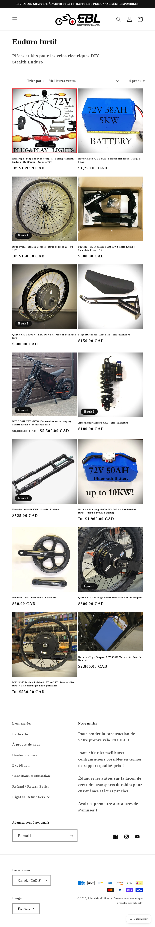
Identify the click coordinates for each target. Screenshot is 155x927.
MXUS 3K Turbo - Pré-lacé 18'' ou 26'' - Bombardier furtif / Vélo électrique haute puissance (43, 684)
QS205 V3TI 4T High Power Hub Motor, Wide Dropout (110, 597)
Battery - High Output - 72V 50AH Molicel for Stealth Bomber (109, 659)
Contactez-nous (24, 755)
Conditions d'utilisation (31, 776)
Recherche (20, 734)
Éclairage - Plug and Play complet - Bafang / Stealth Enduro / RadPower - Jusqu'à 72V (43, 160)
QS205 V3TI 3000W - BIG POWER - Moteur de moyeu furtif (44, 336)
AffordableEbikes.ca (100, 898)
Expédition (21, 765)
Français (24, 908)
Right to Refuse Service (31, 797)
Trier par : (35, 81)
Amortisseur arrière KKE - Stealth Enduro (103, 422)
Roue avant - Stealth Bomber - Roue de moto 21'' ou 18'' (42, 248)
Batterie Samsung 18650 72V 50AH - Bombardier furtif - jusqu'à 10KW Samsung (107, 511)
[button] (14, 19)
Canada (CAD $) (29, 880)
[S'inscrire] (71, 835)
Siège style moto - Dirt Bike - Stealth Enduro (104, 334)
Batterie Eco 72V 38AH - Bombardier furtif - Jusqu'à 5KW (109, 160)
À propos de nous (26, 744)
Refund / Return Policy (30, 786)
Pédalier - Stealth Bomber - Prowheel (34, 597)
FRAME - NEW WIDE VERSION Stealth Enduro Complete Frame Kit (106, 248)
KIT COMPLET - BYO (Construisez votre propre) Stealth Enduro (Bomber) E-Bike (41, 423)
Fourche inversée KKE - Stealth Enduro (35, 509)
